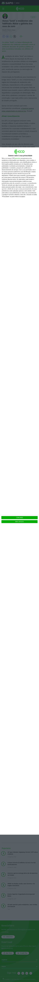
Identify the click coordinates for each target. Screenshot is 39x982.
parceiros (17, 158)
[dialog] (19, 491)
